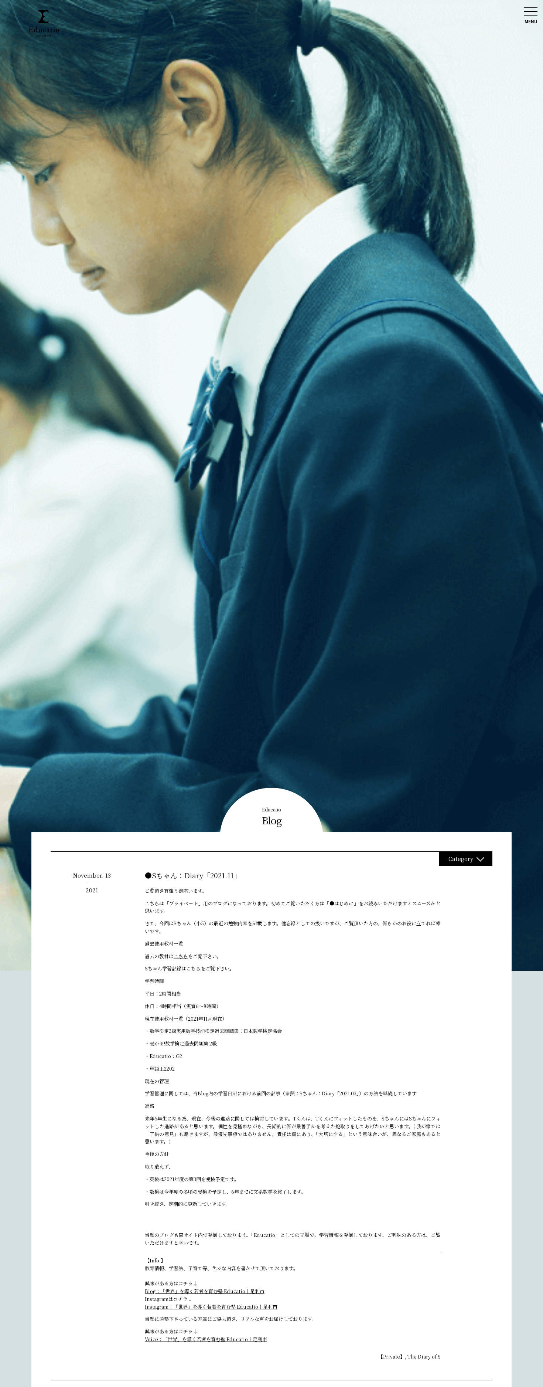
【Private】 (391, 1356)
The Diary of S (424, 1356)
